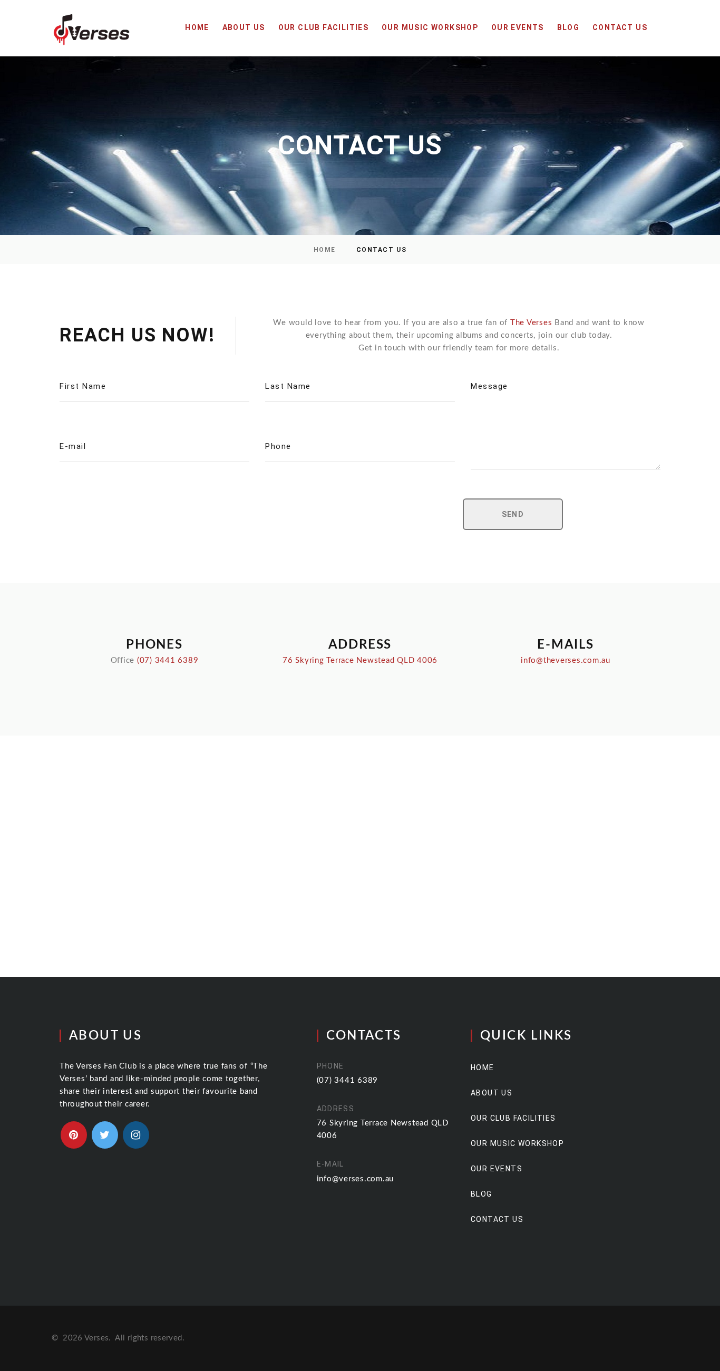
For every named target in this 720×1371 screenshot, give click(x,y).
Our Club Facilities (323, 27)
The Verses (531, 323)
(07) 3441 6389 (168, 660)
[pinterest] (74, 1135)
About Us (243, 27)
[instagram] (136, 1135)
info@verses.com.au (355, 1179)
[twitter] (105, 1135)
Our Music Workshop (430, 27)
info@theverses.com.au (565, 660)
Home (197, 27)
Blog (568, 27)
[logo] (91, 27)
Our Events (517, 27)
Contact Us (619, 27)
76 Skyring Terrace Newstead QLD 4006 (360, 660)
